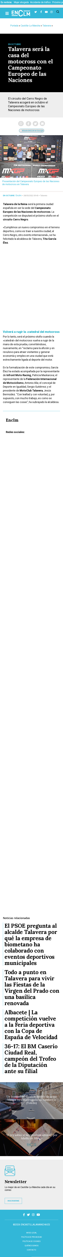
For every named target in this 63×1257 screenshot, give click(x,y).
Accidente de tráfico (40, 2)
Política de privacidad (31, 1237)
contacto (31, 1250)
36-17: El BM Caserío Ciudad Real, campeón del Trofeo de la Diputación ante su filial (31, 1059)
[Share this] (28, 123)
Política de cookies (31, 1241)
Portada (14, 25)
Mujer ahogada (21, 2)
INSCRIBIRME (13, 1201)
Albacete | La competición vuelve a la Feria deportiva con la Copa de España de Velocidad (31, 1025)
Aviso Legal (31, 1233)
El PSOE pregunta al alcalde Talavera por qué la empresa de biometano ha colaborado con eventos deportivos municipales (31, 944)
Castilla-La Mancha (30, 25)
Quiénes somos (31, 1246)
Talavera (46, 25)
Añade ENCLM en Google (32, 131)
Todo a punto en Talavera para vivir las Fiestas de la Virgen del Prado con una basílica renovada (32, 987)
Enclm (19, 195)
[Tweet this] (35, 123)
